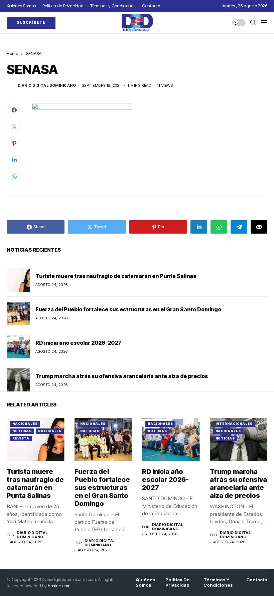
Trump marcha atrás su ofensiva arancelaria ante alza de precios (121, 376)
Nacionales (25, 423)
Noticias (22, 431)
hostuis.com (59, 585)
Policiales (49, 431)
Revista (20, 438)
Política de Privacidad (177, 582)
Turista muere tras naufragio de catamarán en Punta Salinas (115, 276)
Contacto (256, 579)
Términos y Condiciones (218, 582)
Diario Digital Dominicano (47, 85)
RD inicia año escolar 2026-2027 (78, 342)
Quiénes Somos (145, 582)
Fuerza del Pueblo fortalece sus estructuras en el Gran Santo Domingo (128, 309)
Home (12, 53)
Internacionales (234, 423)
